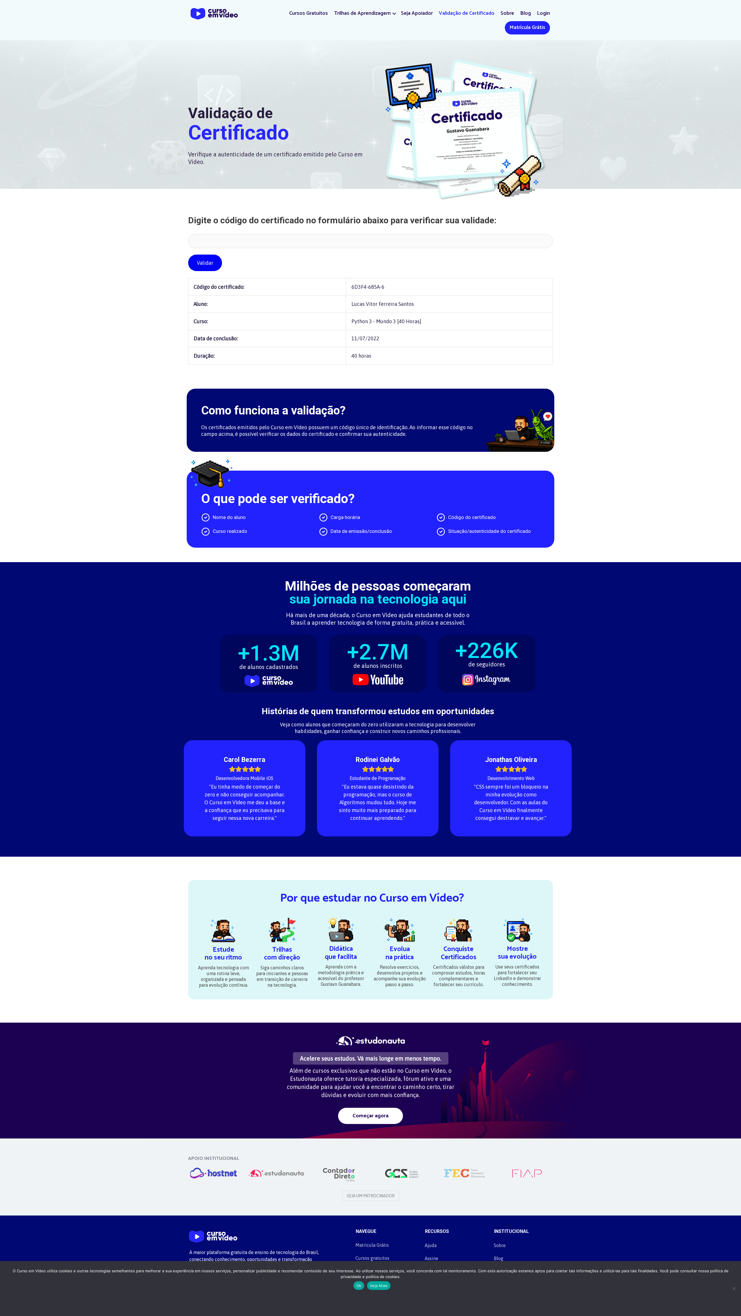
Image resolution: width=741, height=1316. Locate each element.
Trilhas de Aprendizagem (362, 13)
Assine (431, 1258)
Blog (525, 13)
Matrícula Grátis (527, 27)
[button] (394, 13)
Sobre (507, 13)
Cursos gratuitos (372, 1258)
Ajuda (430, 1245)
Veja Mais (379, 1285)
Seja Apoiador (417, 13)
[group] (269, 660)
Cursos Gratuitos (308, 13)
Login (543, 13)
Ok (359, 1285)
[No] (734, 1288)
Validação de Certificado (466, 13)
